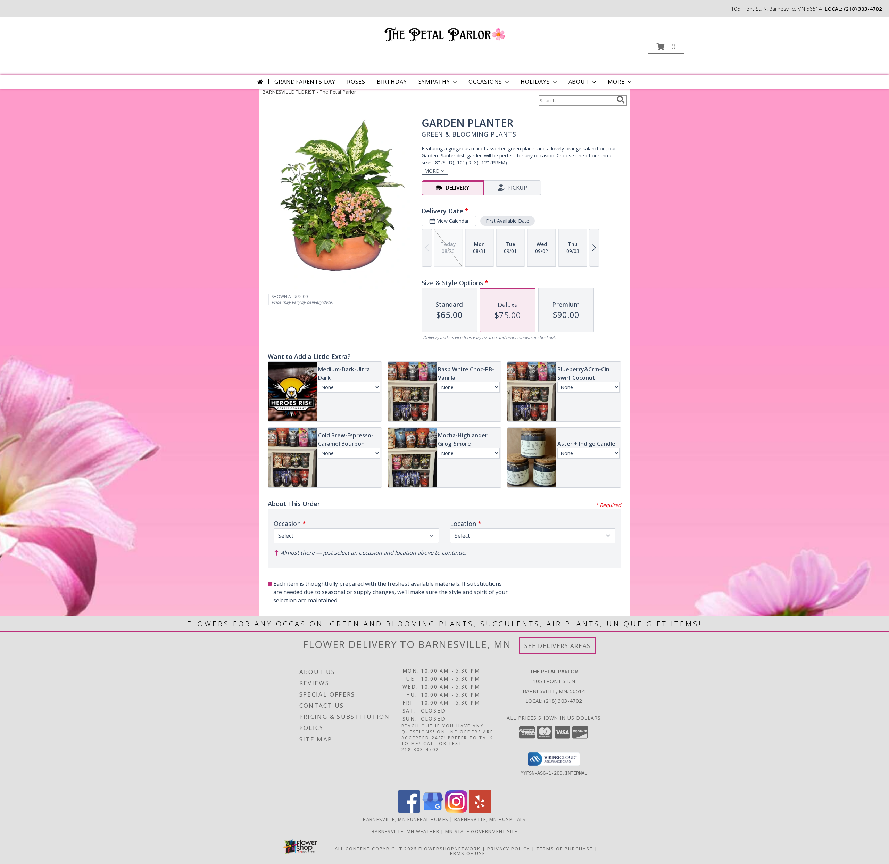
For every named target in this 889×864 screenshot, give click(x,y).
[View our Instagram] (456, 810)
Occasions (485, 81)
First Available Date (507, 220)
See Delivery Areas (557, 646)
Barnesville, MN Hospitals (490, 819)
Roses (356, 81)
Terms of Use (466, 853)
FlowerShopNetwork (449, 849)
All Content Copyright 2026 (376, 849)
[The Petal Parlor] (444, 34)
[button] (666, 47)
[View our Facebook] (409, 810)
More (616, 81)
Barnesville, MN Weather (405, 831)
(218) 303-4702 (863, 8)
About (578, 81)
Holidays (535, 81)
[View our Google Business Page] (433, 810)
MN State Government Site (481, 831)
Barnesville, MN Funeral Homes (405, 819)
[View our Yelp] (480, 810)
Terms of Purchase (565, 849)
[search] (620, 100)
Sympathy (434, 81)
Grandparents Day (304, 81)
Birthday (392, 81)
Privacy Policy (508, 849)
